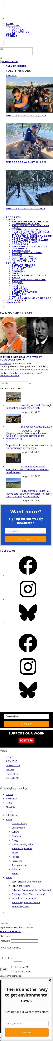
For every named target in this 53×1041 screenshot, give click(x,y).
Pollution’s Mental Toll (31, 231)
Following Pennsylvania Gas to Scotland (30, 241)
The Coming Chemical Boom (32, 236)
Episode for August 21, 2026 (26, 115)
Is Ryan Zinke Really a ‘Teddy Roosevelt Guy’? (21, 358)
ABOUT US (11, 761)
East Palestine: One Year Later (30, 226)
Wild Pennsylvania (26, 234)
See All (11, 75)
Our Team (18, 29)
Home (9, 802)
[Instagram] (28, 599)
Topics (11, 263)
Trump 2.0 (19, 294)
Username (5, 936)
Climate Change (23, 265)
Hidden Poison (22, 256)
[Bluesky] (28, 622)
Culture (18, 269)
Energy (17, 273)
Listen (9, 811)
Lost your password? (21, 971)
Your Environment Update (31, 298)
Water (16, 296)
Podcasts (5, 376)
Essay (16, 277)
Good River (20, 244)
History (18, 283)
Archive (11, 36)
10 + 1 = (7, 958)
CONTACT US (13, 765)
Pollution (19, 287)
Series (10, 219)
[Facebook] (28, 575)
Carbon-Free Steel (26, 223)
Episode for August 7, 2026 (25, 208)
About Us (13, 25)
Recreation (20, 290)
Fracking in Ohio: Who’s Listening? (29, 247)
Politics (18, 285)
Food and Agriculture (29, 279)
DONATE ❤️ (12, 778)
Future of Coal (23, 261)
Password (5, 940)
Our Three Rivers (24, 258)
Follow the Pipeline (27, 238)
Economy (18, 271)
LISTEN (10, 769)
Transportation (24, 292)
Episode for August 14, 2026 (26, 162)
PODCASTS (12, 773)
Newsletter (11, 798)
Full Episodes (16, 66)
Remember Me (21, 967)
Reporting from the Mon (30, 221)
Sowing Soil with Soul (29, 229)
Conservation (22, 267)
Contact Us (20, 32)
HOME (9, 757)
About (16, 27)
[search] (30, 383)
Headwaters (21, 250)
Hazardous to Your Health (27, 253)
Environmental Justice (29, 275)
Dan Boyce (5, 364)
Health (17, 281)
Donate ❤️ (13, 302)
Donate (9, 794)
